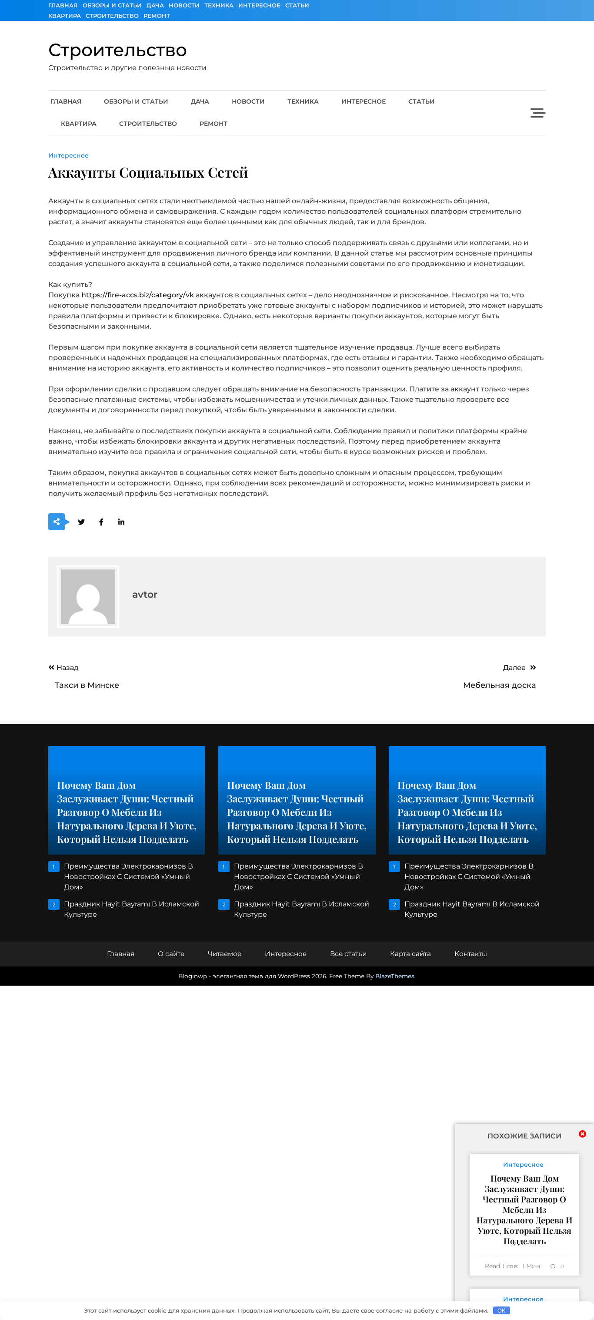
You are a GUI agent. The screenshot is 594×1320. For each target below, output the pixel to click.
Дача (155, 5)
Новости (184, 5)
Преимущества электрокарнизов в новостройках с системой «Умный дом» (128, 876)
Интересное (259, 5)
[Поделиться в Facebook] (101, 522)
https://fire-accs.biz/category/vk (138, 295)
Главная (63, 5)
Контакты (470, 954)
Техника (219, 5)
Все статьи (348, 954)
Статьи (297, 5)
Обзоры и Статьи (112, 5)
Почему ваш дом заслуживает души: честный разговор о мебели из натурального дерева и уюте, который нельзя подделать (524, 1209)
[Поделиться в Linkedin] (121, 522)
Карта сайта (410, 954)
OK (501, 1310)
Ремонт (156, 15)
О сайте (171, 954)
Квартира (64, 15)
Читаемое (224, 954)
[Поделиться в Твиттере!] (81, 522)
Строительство (112, 15)
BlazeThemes (394, 976)
